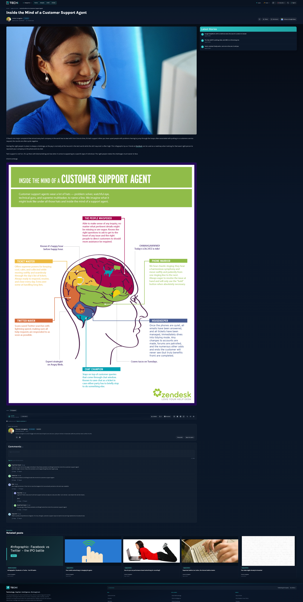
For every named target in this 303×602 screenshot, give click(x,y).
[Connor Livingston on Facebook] (20, 437)
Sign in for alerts (189, 437)
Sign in (294, 2)
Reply (14, 471)
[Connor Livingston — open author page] (8, 19)
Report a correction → (21, 421)
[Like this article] (259, 19)
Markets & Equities (12, 567)
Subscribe (281, 2)
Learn (259, 2)
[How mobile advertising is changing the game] (93, 551)
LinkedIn (155, 416)
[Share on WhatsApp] (183, 416)
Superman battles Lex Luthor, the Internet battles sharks (199, 570)
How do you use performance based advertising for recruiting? (142, 570)
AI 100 (48, 2)
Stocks (36, 2)
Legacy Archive (14, 8)
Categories (27, 2)
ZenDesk (139, 146)
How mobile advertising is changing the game (79, 570)
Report (20, 471)
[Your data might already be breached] (268, 551)
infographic (13, 410)
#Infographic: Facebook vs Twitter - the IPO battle (21, 570)
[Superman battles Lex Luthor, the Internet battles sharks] (210, 551)
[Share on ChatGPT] (174, 416)
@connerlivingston (20, 431)
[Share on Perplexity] (177, 416)
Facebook (168, 416)
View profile (180, 437)
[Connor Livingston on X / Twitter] (17, 437)
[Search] (288, 2)
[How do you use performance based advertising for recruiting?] (151, 551)
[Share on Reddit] (180, 416)
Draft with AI (24, 416)
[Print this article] (193, 416)
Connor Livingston (17, 18)
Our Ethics (292, 587)
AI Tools (53, 2)
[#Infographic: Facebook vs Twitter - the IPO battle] (34, 551)
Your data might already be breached (251, 570)
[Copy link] (187, 416)
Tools (266, 2)
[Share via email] (190, 416)
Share (266, 19)
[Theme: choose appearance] (274, 2)
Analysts (42, 2)
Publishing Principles (283, 587)
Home (7, 8)
